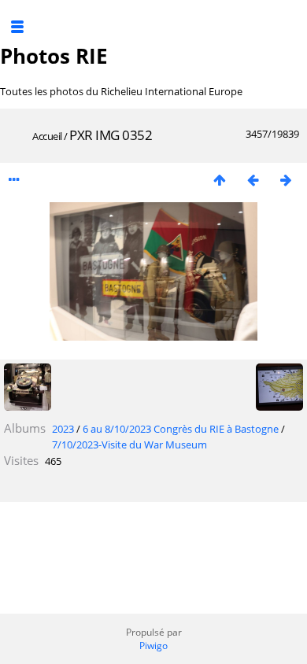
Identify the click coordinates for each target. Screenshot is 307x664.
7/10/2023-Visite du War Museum (129, 444)
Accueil (47, 136)
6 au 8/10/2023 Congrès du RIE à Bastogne (181, 429)
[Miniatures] (219, 180)
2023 (63, 429)
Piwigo (153, 645)
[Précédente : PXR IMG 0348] (252, 180)
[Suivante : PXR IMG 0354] (285, 180)
